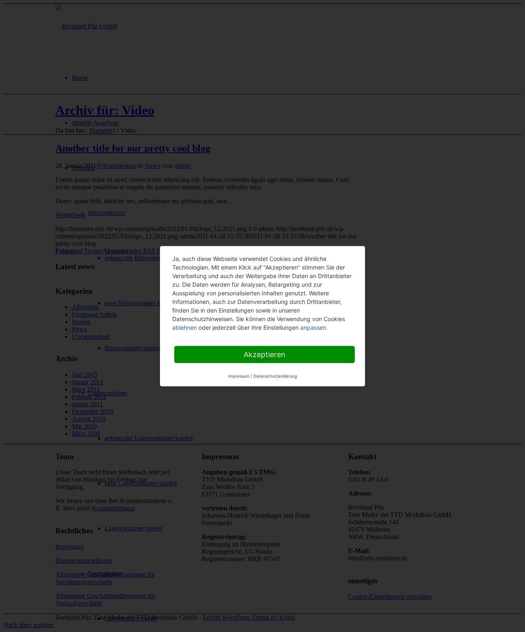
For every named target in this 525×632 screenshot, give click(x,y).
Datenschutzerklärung (275, 375)
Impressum (239, 375)
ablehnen (184, 327)
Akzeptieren (264, 354)
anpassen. (314, 327)
